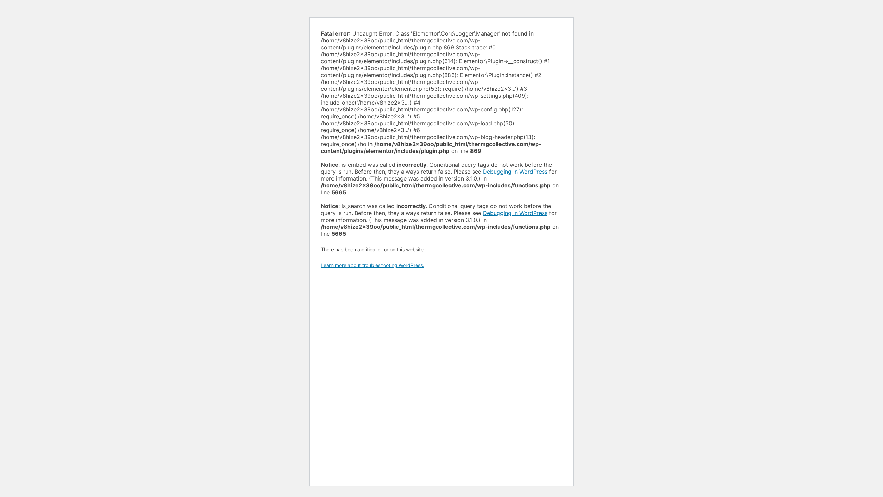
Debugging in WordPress (515, 171)
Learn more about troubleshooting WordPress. (372, 265)
